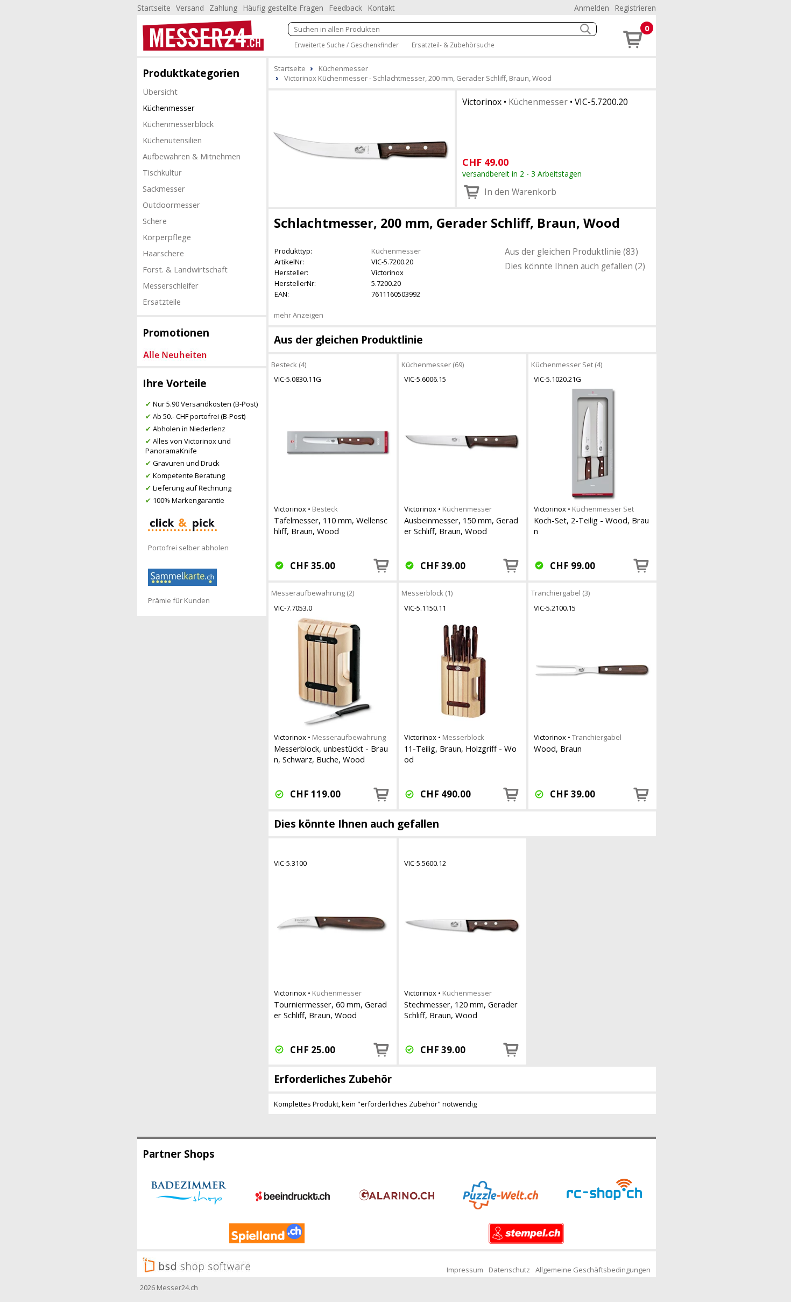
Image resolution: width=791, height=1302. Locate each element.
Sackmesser (164, 188)
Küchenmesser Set (603, 509)
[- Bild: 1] (361, 147)
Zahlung (223, 8)
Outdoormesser (171, 204)
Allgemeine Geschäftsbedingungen (593, 1270)
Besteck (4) (288, 364)
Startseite (154, 8)
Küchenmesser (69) (432, 364)
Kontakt (381, 8)
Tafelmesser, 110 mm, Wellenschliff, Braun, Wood (330, 525)
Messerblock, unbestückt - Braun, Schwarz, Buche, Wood (331, 754)
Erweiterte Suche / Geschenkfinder (346, 44)
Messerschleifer (171, 285)
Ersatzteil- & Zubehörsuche (453, 44)
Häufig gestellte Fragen (283, 8)
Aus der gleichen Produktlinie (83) (571, 251)
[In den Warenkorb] (381, 565)
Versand (190, 8)
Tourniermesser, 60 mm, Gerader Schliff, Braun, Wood (330, 1009)
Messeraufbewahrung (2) (312, 593)
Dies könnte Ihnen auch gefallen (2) (575, 266)
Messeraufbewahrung (349, 737)
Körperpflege (167, 237)
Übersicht (160, 91)
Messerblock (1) (427, 593)
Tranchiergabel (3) (560, 593)
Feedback (345, 8)
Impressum (465, 1270)
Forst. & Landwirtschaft (185, 269)
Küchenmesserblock (178, 123)
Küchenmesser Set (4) (566, 364)
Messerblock (463, 737)
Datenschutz (509, 1270)
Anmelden (591, 8)
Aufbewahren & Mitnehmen (192, 156)
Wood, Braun (558, 748)
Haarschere (163, 253)
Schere (155, 220)
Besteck (325, 509)
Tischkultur (162, 172)
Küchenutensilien (172, 140)
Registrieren (635, 8)
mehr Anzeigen (298, 315)
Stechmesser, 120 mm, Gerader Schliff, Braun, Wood (461, 1009)
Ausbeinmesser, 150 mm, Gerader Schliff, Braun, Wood (461, 525)
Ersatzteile (162, 301)
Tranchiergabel (597, 737)
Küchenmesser (169, 107)
